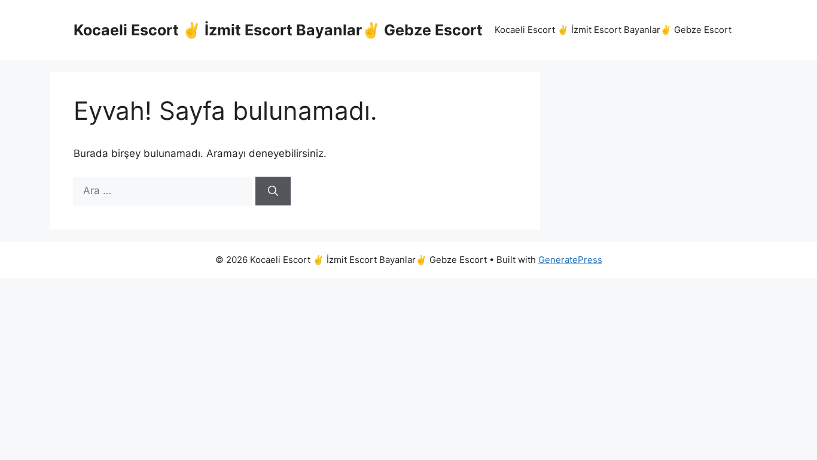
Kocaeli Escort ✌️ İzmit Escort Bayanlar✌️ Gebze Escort (278, 30)
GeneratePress (570, 259)
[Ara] (273, 191)
